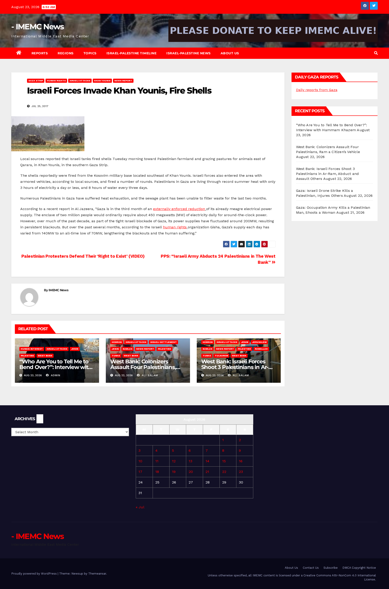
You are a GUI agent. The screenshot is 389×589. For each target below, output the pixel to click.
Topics (90, 53)
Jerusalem (259, 342)
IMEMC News (58, 290)
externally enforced (170, 209)
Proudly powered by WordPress (34, 573)
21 (207, 472)
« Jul (140, 507)
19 (174, 472)
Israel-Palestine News (188, 53)
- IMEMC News (37, 26)
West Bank (45, 355)
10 (140, 461)
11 (156, 461)
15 (224, 461)
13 (190, 461)
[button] (376, 53)
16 (240, 461)
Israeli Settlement (163, 342)
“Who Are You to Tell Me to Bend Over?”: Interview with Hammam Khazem (55, 367)
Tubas (116, 355)
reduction (196, 209)
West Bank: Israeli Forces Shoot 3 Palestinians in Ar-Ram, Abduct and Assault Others (327, 174)
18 (157, 472)
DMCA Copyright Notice (359, 567)
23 (241, 472)
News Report (123, 80)
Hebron (117, 342)
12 (174, 461)
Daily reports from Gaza (316, 90)
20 (191, 472)
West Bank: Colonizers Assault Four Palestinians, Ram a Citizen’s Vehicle (143, 367)
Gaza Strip (35, 80)
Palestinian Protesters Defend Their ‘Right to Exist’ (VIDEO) (82, 256)
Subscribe (330, 567)
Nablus (127, 349)
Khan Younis (102, 80)
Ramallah (261, 349)
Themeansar (97, 573)
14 (207, 461)
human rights (175, 227)
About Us (230, 53)
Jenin (74, 349)
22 (224, 472)
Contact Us (311, 567)
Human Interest (32, 349)
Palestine (27, 355)
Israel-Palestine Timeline (131, 53)
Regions (66, 53)
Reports (40, 53)
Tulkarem (221, 355)
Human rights (56, 80)
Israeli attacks (80, 80)
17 (140, 472)
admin (55, 375)
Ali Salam (149, 375)
